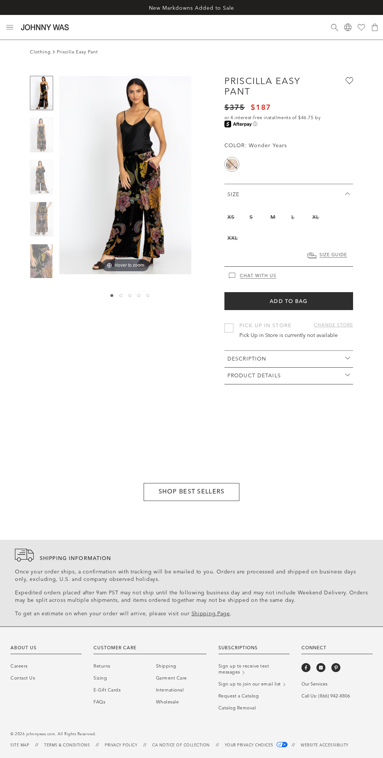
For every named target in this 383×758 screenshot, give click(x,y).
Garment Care (171, 678)
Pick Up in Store (265, 325)
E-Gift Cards (107, 690)
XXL (232, 238)
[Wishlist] (361, 27)
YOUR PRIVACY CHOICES (250, 745)
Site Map (19, 745)
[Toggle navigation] (9, 27)
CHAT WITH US (258, 275)
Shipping (166, 666)
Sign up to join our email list (250, 684)
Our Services (314, 684)
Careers (19, 666)
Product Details (254, 375)
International (170, 690)
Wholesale (167, 702)
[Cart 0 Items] (375, 27)
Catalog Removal (237, 708)
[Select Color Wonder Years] (231, 164)
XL (315, 217)
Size (233, 194)
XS (231, 217)
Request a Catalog (238, 696)
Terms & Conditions (67, 745)
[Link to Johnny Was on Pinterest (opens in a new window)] (335, 667)
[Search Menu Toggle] (334, 27)
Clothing (40, 52)
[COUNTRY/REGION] (348, 27)
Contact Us (22, 678)
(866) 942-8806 (334, 696)
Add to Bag (288, 301)
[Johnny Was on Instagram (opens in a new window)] (320, 667)
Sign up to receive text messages (243, 669)
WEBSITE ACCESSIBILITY (325, 745)
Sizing (100, 678)
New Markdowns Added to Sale (192, 8)
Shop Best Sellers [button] (192, 491)
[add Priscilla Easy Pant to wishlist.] (348, 80)
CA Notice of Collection (181, 745)
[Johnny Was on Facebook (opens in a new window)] (305, 667)
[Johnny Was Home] (45, 27)
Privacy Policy (121, 745)
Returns (102, 666)
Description (246, 359)
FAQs (99, 702)
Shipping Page (211, 613)
